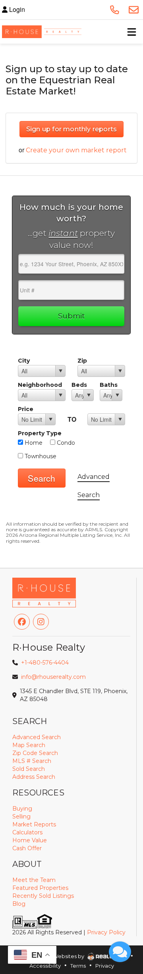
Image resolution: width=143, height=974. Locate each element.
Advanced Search (36, 737)
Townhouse (39, 456)
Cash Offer (27, 848)
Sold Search (28, 768)
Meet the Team (34, 880)
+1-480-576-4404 (45, 662)
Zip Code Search (35, 753)
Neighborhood (40, 384)
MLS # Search (31, 761)
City (24, 360)
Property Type (40, 433)
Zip (82, 360)
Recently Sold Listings (43, 895)
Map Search (28, 745)
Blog (18, 903)
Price (25, 409)
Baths (109, 384)
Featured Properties (40, 887)
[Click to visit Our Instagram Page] (41, 622)
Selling (21, 816)
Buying (22, 808)
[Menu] (131, 31)
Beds (79, 384)
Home (33, 442)
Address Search (33, 776)
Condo (65, 442)
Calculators (27, 832)
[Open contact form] (133, 9)
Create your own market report (76, 150)
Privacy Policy (106, 932)
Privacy (104, 965)
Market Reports (34, 824)
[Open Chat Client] (120, 951)
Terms (78, 965)
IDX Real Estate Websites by (48, 956)
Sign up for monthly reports (71, 129)
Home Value (29, 840)
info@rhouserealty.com (53, 676)
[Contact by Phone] (114, 9)
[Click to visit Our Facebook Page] (22, 622)
